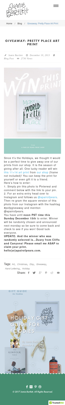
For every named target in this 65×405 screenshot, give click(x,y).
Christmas (22, 264)
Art (13, 264)
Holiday (26, 268)
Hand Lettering (12, 268)
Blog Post (9, 58)
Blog (20, 23)
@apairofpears (47, 197)
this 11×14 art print (16, 172)
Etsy (32, 264)
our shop (42, 172)
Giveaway (41, 264)
